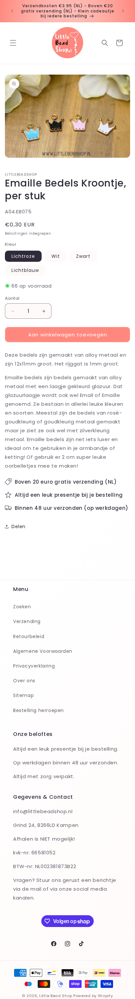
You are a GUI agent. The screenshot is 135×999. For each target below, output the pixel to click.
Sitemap (23, 695)
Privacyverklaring (34, 666)
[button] (13, 43)
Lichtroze (23, 256)
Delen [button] (18, 526)
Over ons (24, 680)
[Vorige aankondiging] (12, 11)
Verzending (27, 621)
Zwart (83, 256)
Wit (55, 256)
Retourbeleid (28, 636)
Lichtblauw (25, 270)
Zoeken (22, 606)
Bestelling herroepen (38, 710)
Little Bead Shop (55, 995)
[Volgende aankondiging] (123, 11)
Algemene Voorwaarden (42, 651)
